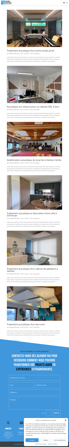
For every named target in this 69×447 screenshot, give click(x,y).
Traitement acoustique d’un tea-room (26, 324)
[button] (65, 420)
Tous (31, 53)
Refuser (46, 440)
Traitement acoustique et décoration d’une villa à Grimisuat (32, 214)
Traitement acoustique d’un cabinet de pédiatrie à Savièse (32, 269)
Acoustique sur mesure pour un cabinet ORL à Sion (33, 106)
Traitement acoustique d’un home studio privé (30, 50)
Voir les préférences (60, 440)
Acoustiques (36, 53)
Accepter (32, 440)
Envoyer (56, 413)
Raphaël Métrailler (14, 53)
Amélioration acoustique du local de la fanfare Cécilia (34, 159)
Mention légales (52, 444)
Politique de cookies (40, 444)
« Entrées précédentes (13, 340)
